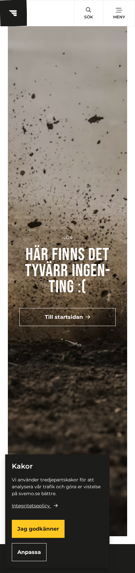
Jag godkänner (38, 529)
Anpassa (29, 552)
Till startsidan (64, 317)
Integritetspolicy (31, 506)
